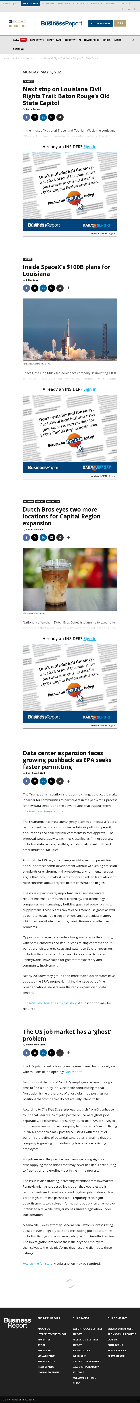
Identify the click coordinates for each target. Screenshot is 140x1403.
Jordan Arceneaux (35, 529)
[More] (68, 288)
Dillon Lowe (32, 279)
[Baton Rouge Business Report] (62, 23)
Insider (27, 259)
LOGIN (120, 23)
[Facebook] (122, 9)
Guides (106, 40)
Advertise (48, 3)
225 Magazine (81, 1350)
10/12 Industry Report (87, 1361)
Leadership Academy (86, 1366)
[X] (134, 9)
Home (6, 58)
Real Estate (37, 40)
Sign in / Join (10, 3)
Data (19, 39)
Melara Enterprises (120, 1328)
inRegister (79, 1356)
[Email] (51, 117)
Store (41, 1345)
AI (80, 40)
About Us (44, 1328)
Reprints (96, 3)
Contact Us (80, 3)
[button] (133, 40)
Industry (70, 40)
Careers (113, 1339)
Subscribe (64, 3)
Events (117, 40)
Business (17, 58)
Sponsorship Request (122, 1334)
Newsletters (91, 40)
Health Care (54, 40)
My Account (30, 3)
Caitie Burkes (33, 109)
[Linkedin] (128, 9)
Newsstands (46, 1366)
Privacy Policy (117, 1350)
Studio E (78, 1372)
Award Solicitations (119, 3)
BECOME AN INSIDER (100, 23)
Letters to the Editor (52, 1334)
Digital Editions (48, 1372)
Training (18, 49)
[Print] (60, 117)
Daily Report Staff (35, 772)
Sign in (89, 146)
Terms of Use (116, 1356)
